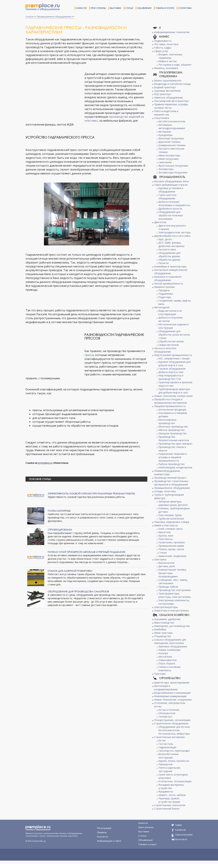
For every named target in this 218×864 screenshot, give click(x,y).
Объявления (144, 8)
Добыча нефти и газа (170, 372)
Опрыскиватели (167, 660)
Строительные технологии (169, 805)
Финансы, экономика (166, 68)
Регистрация (104, 828)
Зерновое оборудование (172, 646)
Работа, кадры (162, 47)
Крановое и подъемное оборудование (168, 278)
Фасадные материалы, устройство (171, 786)
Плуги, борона (166, 663)
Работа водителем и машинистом (166, 113)
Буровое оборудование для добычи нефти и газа (174, 363)
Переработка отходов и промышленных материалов (170, 401)
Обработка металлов (171, 341)
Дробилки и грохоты (170, 208)
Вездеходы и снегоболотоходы (172, 83)
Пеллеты (163, 263)
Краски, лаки (165, 535)
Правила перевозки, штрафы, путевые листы (171, 106)
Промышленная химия (171, 545)
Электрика (160, 559)
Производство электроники (174, 590)
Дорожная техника (169, 141)
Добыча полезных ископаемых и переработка (174, 203)
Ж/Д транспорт (163, 94)
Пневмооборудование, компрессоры (167, 472)
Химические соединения (172, 556)
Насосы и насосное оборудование (165, 350)
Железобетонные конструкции (168, 755)
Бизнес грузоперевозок (167, 80)
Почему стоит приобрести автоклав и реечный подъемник (86, 552)
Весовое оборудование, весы (171, 181)
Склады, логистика (165, 491)
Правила (102, 832)
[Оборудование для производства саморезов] (35, 598)
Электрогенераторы (166, 607)
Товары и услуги (164, 8)
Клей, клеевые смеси (170, 528)
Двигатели (160, 222)
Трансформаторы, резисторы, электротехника (174, 595)
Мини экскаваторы (169, 155)
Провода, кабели (168, 586)
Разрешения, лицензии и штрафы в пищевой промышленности (172, 457)
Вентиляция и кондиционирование (166, 687)
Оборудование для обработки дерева (169, 254)
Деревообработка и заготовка (172, 235)
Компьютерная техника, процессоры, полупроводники (172, 573)
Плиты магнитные (59, 510)
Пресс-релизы (98, 8)
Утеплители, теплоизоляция (174, 781)
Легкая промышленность (168, 283)
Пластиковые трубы (170, 515)
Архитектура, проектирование (171, 682)
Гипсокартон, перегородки (174, 750)
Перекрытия (165, 764)
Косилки (163, 653)
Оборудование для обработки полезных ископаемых (170, 215)
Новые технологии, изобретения (173, 396)
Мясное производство (171, 430)
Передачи (164, 290)
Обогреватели (166, 713)
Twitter (178, 825)
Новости (81, 8)
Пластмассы (165, 539)
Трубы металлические (171, 518)
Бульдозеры (165, 135)
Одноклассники (183, 834)
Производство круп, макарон (175, 443)
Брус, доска (165, 239)
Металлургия (161, 307)
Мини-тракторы (163, 632)
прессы (89, 355)
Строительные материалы (169, 737)
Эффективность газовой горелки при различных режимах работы (91, 493)
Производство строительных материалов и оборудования (171, 482)
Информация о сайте (109, 840)
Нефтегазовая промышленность (173, 355)
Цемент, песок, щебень (172, 795)
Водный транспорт (165, 87)
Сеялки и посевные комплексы (169, 668)
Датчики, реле (166, 566)
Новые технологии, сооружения (172, 699)
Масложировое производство (167, 421)
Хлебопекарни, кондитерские (175, 467)
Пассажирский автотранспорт (171, 101)
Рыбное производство (171, 464)
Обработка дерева (169, 259)
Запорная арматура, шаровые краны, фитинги (173, 503)
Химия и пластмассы (166, 525)
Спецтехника (161, 118)
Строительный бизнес (167, 808)
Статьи (129, 8)
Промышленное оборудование (54, 16)
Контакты (102, 836)
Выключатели (166, 562)
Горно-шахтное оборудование (167, 196)
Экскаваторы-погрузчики (172, 172)
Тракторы (160, 673)
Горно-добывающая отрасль (171, 184)
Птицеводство (162, 636)
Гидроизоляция (167, 747)
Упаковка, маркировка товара (171, 522)
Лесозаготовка (167, 249)
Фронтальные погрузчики (173, 165)
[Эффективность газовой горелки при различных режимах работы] (35, 495)
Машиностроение (164, 287)
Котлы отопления (168, 709)
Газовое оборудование (172, 368)
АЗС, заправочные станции (174, 358)
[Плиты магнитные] (35, 515)
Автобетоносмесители (171, 121)
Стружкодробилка (60, 529)
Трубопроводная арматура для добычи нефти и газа (174, 390)
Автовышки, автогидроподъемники (171, 126)
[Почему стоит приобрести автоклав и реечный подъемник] (35, 556)
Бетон (162, 740)
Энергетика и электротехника (171, 610)
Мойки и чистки (167, 61)
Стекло (162, 552)
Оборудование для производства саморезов (78, 591)
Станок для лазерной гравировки (70, 570)
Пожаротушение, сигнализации (172, 720)
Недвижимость (163, 40)
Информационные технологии (171, 32)
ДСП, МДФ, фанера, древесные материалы (171, 244)
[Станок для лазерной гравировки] (35, 577)
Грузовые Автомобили (167, 90)
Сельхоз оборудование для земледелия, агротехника (170, 641)
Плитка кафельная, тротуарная (169, 769)
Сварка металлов (168, 344)
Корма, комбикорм (169, 649)
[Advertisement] (54, 97)
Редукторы (164, 297)
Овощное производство (172, 433)
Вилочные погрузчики (171, 138)
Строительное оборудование (171, 723)
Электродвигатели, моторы (174, 232)
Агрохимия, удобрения (167, 619)
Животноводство (164, 622)
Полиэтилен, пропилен (171, 542)
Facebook (180, 829)
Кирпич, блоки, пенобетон (173, 760)
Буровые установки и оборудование (170, 189)
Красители (164, 532)
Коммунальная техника (171, 145)
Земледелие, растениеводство (172, 626)
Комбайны (160, 629)
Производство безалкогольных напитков (173, 438)
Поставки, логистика (166, 44)
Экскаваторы (166, 169)
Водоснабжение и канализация (172, 692)
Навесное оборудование (168, 97)
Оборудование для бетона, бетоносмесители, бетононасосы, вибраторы (174, 730)
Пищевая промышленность (170, 406)
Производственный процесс (170, 477)
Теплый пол (165, 716)
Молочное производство (173, 426)
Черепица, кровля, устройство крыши (169, 800)
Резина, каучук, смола (171, 549)
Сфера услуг (161, 51)
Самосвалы (165, 162)
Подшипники (165, 293)
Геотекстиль (165, 743)
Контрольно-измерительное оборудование (170, 271)
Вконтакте (181, 839)
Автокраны (164, 131)
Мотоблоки (165, 656)
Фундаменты (165, 791)
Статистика (185, 8)
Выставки (115, 8)
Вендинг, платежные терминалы (170, 56)
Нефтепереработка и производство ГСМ (170, 377)
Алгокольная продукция (172, 409)
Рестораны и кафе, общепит (175, 64)
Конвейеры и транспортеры (170, 266)
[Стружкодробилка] (35, 536)
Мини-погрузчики (168, 158)
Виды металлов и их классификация (170, 312)
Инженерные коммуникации (170, 696)
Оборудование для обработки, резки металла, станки (174, 335)
